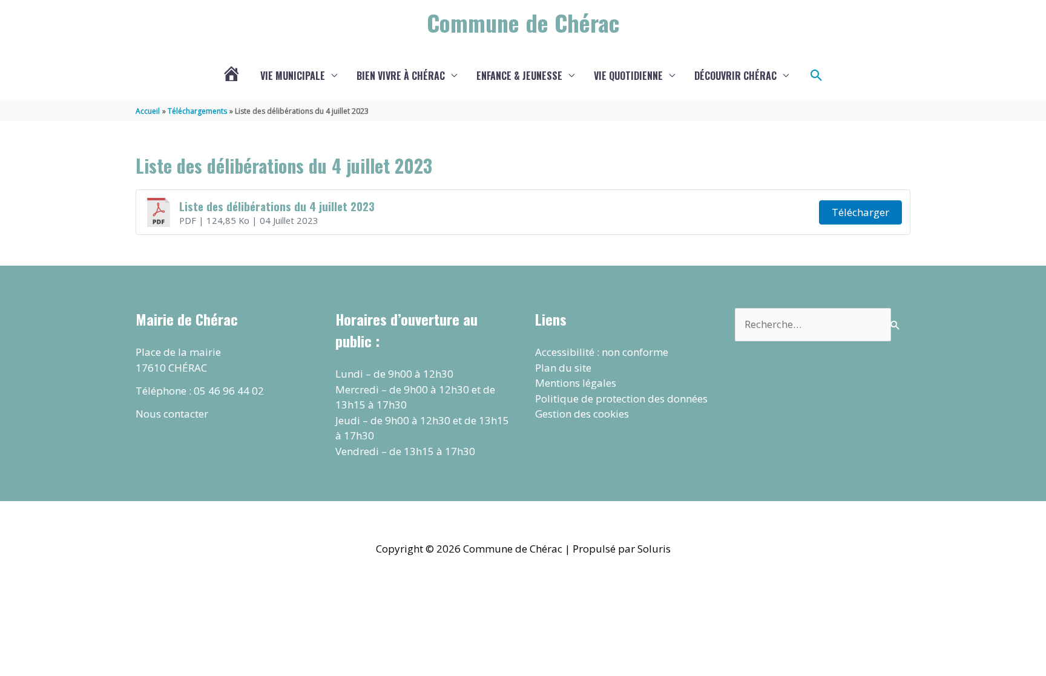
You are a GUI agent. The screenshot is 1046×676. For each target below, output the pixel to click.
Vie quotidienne (628, 75)
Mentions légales (575, 383)
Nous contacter (172, 414)
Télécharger (860, 212)
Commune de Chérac (523, 22)
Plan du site (563, 368)
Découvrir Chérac (735, 75)
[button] (816, 76)
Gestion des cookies (582, 414)
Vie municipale (292, 75)
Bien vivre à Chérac (401, 75)
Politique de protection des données (621, 398)
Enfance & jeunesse (519, 75)
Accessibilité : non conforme (601, 352)
